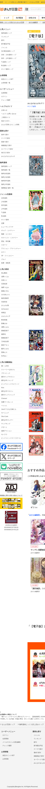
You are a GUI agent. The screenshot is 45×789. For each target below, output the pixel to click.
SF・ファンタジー (7, 256)
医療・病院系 (5, 263)
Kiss (2, 387)
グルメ (3, 259)
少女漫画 (4, 202)
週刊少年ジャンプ (7, 380)
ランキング (5, 37)
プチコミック (5, 373)
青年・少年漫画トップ (8, 58)
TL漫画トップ (5, 62)
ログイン (4, 96)
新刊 (2, 40)
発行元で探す (5, 153)
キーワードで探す (7, 149)
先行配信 (19, 18)
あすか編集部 (34, 515)
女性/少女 (32, 18)
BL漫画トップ (6, 65)
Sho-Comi (4, 416)
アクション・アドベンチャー (11, 248)
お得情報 (5, 759)
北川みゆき (5, 309)
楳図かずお (5, 291)
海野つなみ (5, 287)
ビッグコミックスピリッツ (10, 384)
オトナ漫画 (5, 220)
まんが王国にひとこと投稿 (10, 124)
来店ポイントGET (7, 79)
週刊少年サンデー (7, 420)
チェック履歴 (5, 100)
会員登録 (4, 93)
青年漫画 (4, 205)
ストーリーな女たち (8, 369)
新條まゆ (4, 323)
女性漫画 (4, 198)
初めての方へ (5, 121)
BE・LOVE (5, 366)
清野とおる (5, 327)
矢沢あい (4, 356)
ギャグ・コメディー (8, 230)
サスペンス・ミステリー (9, 238)
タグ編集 (32, 106)
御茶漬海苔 (5, 298)
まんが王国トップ (8, 724)
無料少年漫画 (5, 184)
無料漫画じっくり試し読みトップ (31, 724)
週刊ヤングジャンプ (8, 395)
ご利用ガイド (5, 117)
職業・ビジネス (6, 234)
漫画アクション (6, 431)
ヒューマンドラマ (7, 227)
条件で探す (5, 134)
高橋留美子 (5, 338)
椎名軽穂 (4, 320)
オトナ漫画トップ (7, 69)
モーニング (5, 413)
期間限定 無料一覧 (7, 188)
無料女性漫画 (5, 173)
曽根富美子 (5, 331)
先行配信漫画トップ (8, 51)
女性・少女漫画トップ (8, 55)
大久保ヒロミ (5, 294)
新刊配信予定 (5, 44)
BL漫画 (3, 216)
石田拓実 (4, 284)
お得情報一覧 (5, 83)
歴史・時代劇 (5, 241)
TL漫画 (3, 212)
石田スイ (4, 280)
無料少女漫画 (5, 177)
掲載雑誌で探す (6, 145)
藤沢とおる (5, 349)
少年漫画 (4, 209)
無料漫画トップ (6, 33)
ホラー (3, 252)
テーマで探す (5, 138)
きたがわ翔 (5, 305)
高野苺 (3, 334)
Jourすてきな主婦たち (8, 409)
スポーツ (4, 245)
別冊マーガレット (7, 402)
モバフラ (4, 434)
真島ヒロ (4, 352)
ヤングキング (5, 424)
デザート (4, 427)
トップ (6, 18)
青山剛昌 (4, 273)
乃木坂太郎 (5, 341)
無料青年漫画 (5, 181)
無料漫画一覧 (5, 170)
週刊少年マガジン (7, 391)
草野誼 (3, 313)
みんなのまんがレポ (8, 156)
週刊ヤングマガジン (8, 377)
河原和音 (4, 302)
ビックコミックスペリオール (11, 438)
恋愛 (2, 223)
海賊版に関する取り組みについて (11, 495)
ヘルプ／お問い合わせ (8, 114)
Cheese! (4, 398)
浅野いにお (5, 276)
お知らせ (4, 110)
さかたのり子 (5, 316)
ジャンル (4, 47)
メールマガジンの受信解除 (11, 742)
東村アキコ (5, 345)
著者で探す (5, 142)
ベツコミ (4, 405)
